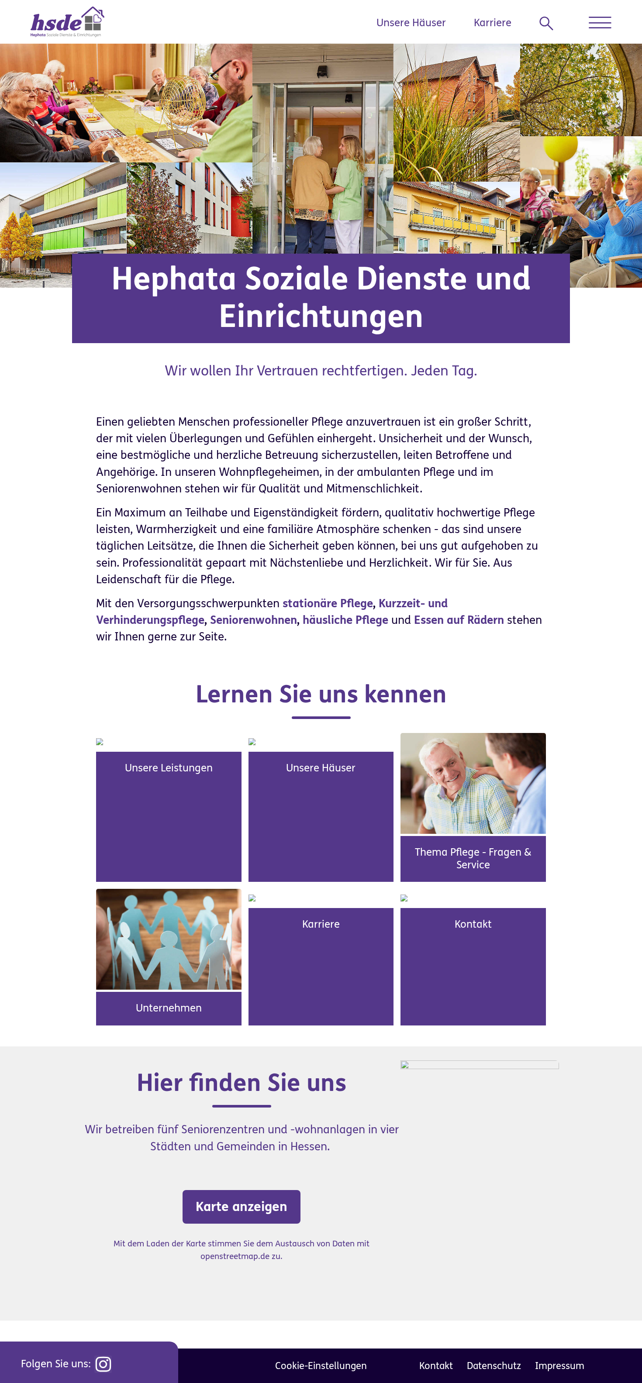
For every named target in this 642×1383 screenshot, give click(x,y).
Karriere (492, 23)
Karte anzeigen (241, 1206)
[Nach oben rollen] (615, 1356)
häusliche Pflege (345, 620)
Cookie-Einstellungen (321, 1366)
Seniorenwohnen (253, 620)
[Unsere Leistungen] (99, 741)
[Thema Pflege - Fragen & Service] (473, 782)
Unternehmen (169, 1008)
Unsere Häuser (411, 23)
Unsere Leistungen (169, 768)
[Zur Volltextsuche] (549, 24)
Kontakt (473, 924)
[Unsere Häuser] (252, 741)
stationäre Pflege (328, 603)
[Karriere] (252, 897)
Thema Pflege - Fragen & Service (473, 858)
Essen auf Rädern (459, 620)
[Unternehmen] (169, 939)
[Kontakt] (403, 897)
